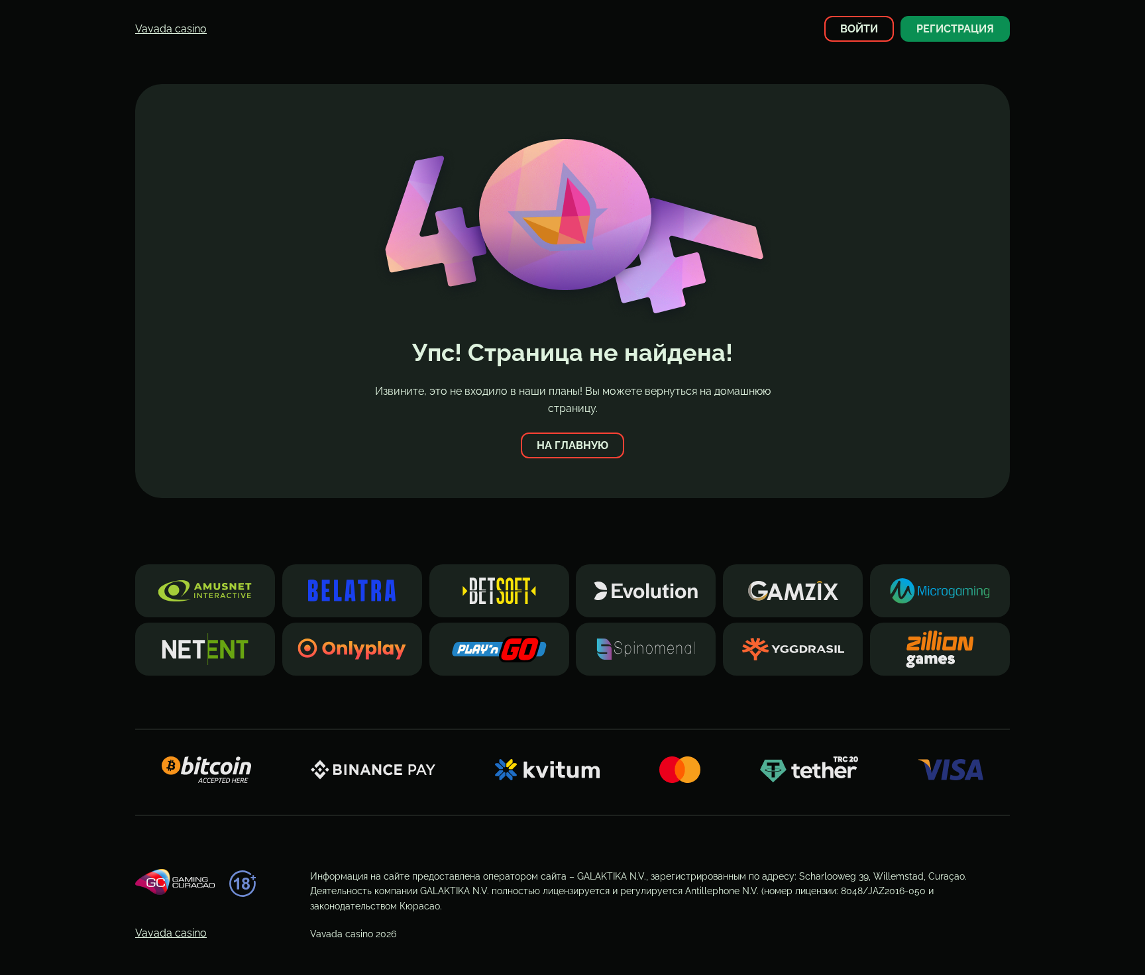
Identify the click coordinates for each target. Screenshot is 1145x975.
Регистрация (955, 29)
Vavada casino (171, 29)
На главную (572, 445)
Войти (859, 29)
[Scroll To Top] (1033, 941)
